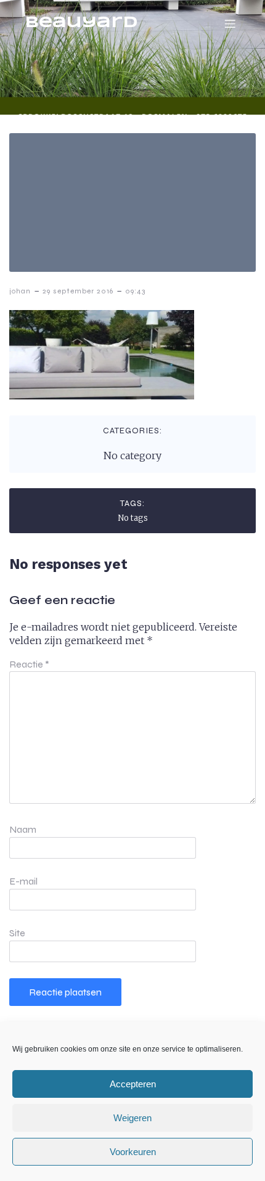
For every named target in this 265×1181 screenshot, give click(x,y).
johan (20, 291)
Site (17, 933)
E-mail (23, 881)
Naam (22, 829)
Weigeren (132, 1118)
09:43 (135, 291)
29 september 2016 (78, 291)
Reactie (29, 664)
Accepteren (133, 1084)
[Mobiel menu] (229, 23)
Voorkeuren (133, 1151)
